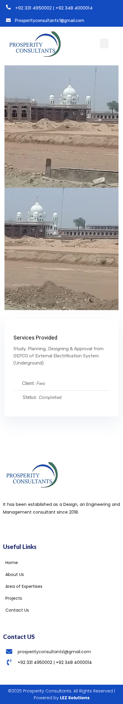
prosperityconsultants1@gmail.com (54, 652)
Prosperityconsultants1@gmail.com (49, 20)
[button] (104, 43)
